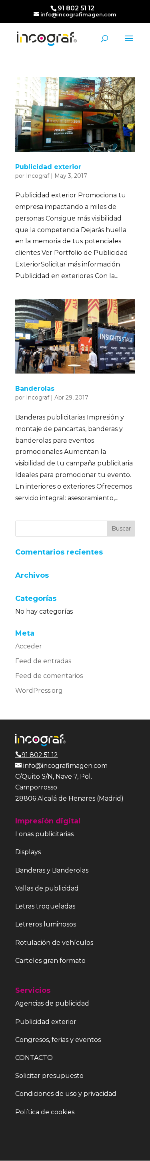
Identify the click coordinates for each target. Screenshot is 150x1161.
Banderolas (34, 388)
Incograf (37, 175)
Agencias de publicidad (52, 1003)
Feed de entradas (43, 661)
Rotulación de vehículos (54, 942)
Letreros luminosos (45, 924)
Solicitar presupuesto (49, 1075)
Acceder (28, 646)
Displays (28, 852)
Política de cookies (44, 1112)
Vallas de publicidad (47, 888)
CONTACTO (34, 1058)
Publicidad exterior (48, 167)
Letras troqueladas (45, 906)
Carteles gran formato (50, 960)
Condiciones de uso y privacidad (65, 1093)
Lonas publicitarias (44, 834)
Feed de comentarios (49, 676)
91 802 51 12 (40, 755)
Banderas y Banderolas (51, 870)
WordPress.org (39, 690)
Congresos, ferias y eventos (58, 1040)
